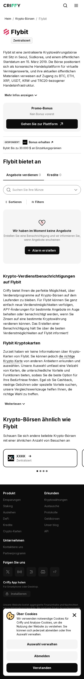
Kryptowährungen (55, 499)
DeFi (6, 518)
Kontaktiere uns (13, 547)
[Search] (65, 5)
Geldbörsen (52, 518)
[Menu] (76, 5)
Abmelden (42, 656)
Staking (8, 506)
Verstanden (42, 668)
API (46, 531)
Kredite (8, 525)
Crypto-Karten (12, 531)
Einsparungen (12, 499)
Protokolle (51, 512)
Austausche (51, 506)
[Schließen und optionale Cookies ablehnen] (74, 615)
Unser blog (51, 525)
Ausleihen (9, 512)
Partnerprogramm (14, 553)
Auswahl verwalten (42, 644)
